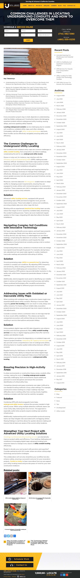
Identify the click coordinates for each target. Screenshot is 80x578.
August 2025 (60, 129)
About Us (31, 5)
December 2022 (61, 234)
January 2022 (60, 271)
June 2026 (59, 102)
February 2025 (61, 146)
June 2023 (59, 214)
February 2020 (61, 335)
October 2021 (60, 281)
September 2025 (61, 126)
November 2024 (61, 156)
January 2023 (60, 230)
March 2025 (60, 143)
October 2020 (60, 312)
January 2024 (60, 190)
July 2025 (59, 132)
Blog (60, 5)
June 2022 (59, 254)
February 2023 (61, 227)
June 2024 (59, 173)
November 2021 (61, 278)
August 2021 (60, 288)
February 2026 (61, 109)
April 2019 (59, 355)
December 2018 (61, 369)
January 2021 (60, 305)
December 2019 (61, 339)
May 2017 (59, 379)
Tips (57, 404)
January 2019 (60, 366)
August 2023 (60, 207)
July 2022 (59, 251)
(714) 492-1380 (66, 34)
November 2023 (61, 197)
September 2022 (61, 244)
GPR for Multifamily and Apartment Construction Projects (64, 64)
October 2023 (60, 200)
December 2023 (61, 193)
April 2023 (59, 220)
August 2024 (60, 166)
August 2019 (60, 345)
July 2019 (59, 349)
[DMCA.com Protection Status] (21, 576)
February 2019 (60, 362)
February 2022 (61, 268)
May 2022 (59, 257)
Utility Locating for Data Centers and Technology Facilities (64, 77)
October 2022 (60, 241)
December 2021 (61, 274)
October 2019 (60, 342)
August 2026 (60, 95)
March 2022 (60, 264)
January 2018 (60, 376)
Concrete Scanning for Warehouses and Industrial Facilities (64, 57)
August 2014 (60, 382)
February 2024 (61, 187)
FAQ (64, 5)
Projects (39, 5)
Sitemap (14, 576)
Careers (54, 5)
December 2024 (61, 153)
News (58, 401)
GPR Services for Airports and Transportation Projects (64, 70)
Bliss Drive (21, 574)
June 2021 (59, 295)
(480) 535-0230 (66, 39)
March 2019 (59, 359)
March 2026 (60, 105)
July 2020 (59, 322)
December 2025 (61, 116)
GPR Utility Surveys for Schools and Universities (64, 83)
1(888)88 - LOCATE (46, 574)
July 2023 (59, 210)
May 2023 (59, 217)
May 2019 (59, 352)
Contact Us (71, 5)
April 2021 (59, 301)
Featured (59, 397)
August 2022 (60, 247)
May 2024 (59, 176)
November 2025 (61, 119)
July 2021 (59, 291)
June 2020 (59, 325)
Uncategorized (60, 407)
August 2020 (60, 318)
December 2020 (61, 308)
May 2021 (59, 298)
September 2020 (61, 315)
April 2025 (59, 139)
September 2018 (61, 372)
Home (25, 5)
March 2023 (60, 224)
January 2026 (60, 112)
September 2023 (61, 203)
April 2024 (59, 180)
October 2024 (60, 159)
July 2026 (59, 99)
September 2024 (61, 163)
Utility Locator (60, 411)
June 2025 (59, 136)
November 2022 (61, 237)
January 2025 (60, 149)
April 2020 (59, 332)
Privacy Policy (7, 576)
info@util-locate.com (66, 572)
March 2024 (60, 183)
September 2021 (61, 285)
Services (47, 5)
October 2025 (60, 122)
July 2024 (59, 170)
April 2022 (59, 261)
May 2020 (59, 328)
